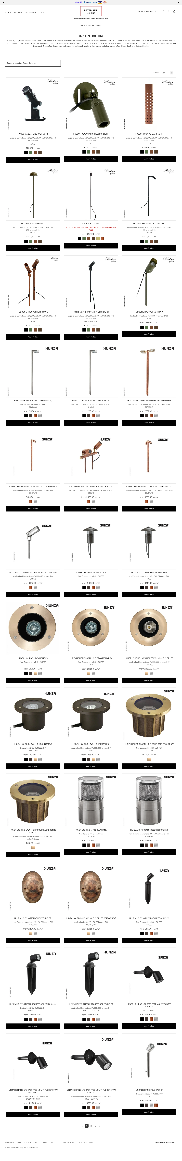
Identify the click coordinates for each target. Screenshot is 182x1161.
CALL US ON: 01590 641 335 (166, 1142)
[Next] (178, 2)
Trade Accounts (86, 1142)
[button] (164, 72)
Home (82, 25)
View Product (33, 159)
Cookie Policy (47, 1142)
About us (9, 1142)
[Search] (163, 11)
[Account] (169, 11)
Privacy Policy (31, 1142)
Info (19, 1142)
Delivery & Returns (66, 1142)
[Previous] (4, 2)
